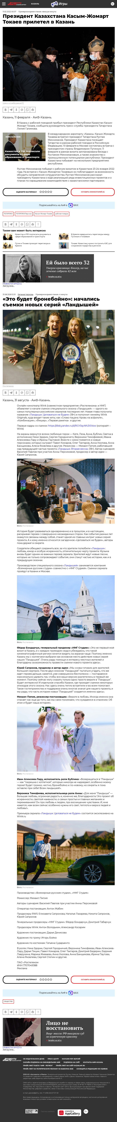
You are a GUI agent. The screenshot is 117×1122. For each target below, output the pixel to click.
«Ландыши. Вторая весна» (72, 449)
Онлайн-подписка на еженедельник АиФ (41, 1062)
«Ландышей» (70, 565)
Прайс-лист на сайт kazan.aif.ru (70, 1066)
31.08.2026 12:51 (9, 294)
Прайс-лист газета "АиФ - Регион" (38, 1066)
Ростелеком (8, 386)
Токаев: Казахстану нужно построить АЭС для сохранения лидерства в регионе (91, 244)
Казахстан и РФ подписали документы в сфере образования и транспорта (33, 235)
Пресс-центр (53, 1059)
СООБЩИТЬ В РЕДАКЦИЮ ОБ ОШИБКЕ (92, 1069)
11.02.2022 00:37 (9, 12)
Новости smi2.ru (12, 283)
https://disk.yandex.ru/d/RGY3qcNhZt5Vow (72, 425)
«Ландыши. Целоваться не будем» (49, 414)
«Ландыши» (98, 548)
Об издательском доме (33, 1059)
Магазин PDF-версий (71, 1059)
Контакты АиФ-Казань (93, 1062)
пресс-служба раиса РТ (13, 103)
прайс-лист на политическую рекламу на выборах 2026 (48, 1069)
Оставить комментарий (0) (93, 192)
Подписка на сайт (71, 1062)
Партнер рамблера (48, 1111)
